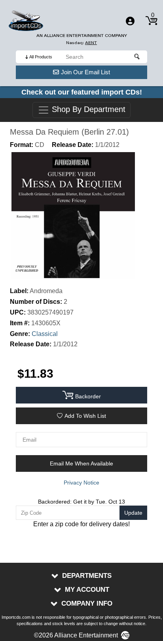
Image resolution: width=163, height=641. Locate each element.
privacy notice (81, 482)
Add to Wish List (85, 416)
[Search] (137, 56)
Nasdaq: (81, 42)
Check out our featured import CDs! (81, 92)
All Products (40, 56)
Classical (45, 333)
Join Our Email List (85, 72)
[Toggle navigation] (130, 21)
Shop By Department (87, 109)
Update (133, 513)
